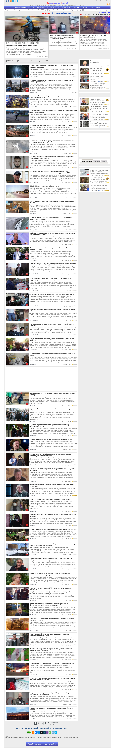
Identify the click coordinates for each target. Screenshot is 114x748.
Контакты (108, 0)
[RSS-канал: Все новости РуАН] (108, 4)
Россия (52, 7)
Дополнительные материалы (73, 0)
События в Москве (75, 737)
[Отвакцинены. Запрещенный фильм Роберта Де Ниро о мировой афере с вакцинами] (84, 175)
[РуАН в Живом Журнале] (15, 1)
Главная (17, 7)
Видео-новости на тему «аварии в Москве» (96, 14)
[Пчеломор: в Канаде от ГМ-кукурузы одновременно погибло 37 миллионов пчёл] (84, 190)
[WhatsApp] (50, 732)
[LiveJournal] (44, 732)
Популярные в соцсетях (103, 10)
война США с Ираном (30, 10)
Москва (107, 12)
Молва (93, 0)
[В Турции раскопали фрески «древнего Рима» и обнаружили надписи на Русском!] (84, 89)
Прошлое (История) (77, 10)
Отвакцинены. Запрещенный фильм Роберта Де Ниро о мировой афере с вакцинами (99, 171)
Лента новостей (43, 7)
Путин (57, 7)
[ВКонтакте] (36, 732)
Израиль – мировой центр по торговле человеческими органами (98, 70)
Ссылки (83, 0)
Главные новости (26, 7)
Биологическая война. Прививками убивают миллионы (97, 77)
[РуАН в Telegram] (17, 1)
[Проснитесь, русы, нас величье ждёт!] (84, 66)
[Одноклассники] (33, 732)
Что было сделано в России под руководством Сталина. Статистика (98, 108)
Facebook (104, 161)
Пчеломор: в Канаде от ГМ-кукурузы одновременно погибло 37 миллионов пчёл (98, 187)
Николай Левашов (89, 10)
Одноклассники (87, 161)
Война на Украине (18, 10)
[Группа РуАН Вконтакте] (6, 1)
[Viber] (47, 732)
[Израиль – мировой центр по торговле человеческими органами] (84, 73)
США (82, 7)
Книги (97, 0)
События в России (49, 737)
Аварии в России (62, 737)
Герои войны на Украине (55, 10)
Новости (35, 7)
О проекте (102, 0)
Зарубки (88, 0)
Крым (69, 7)
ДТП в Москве (12, 61)
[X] (41, 732)
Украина (63, 7)
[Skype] (55, 732)
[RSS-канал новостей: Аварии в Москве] (73, 12)
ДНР (73, 7)
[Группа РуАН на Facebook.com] (8, 1)
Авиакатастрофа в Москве (27, 61)
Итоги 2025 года (42, 10)
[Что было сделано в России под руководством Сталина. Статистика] (84, 111)
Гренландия (66, 10)
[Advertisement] (42, 379)
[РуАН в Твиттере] (13, 1)
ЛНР (77, 7)
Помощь (97, 7)
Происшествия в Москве (16, 737)
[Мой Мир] (38, 732)
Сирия (87, 7)
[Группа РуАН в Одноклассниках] (11, 1)
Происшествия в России (33, 737)
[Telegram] (53, 732)
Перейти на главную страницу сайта (41, 744)
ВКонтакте (97, 161)
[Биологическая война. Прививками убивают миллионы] (84, 81)
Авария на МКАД (42, 61)
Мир (92, 7)
